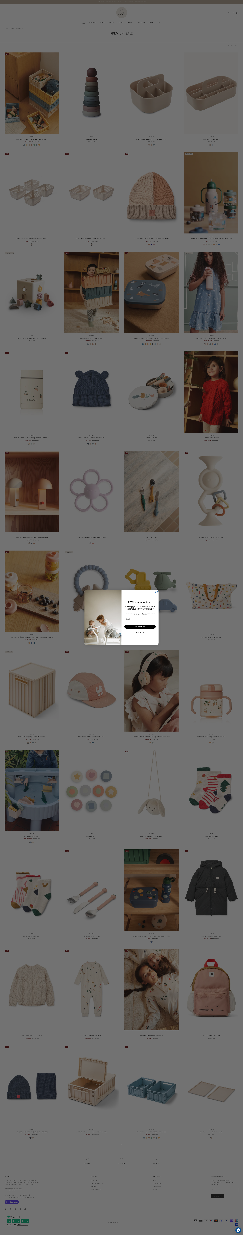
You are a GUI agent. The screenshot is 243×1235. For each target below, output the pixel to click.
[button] (238, 1230)
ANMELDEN (140, 627)
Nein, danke (140, 632)
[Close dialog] (156, 592)
